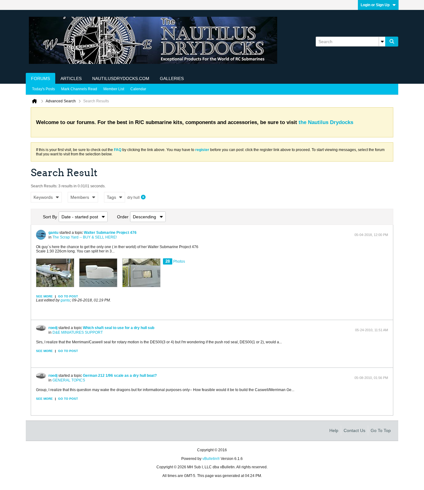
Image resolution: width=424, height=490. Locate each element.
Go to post (68, 296)
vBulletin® (211, 459)
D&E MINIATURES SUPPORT (77, 332)
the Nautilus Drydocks (326, 122)
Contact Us (354, 430)
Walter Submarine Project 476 (110, 232)
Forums (40, 78)
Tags (111, 197)
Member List (113, 89)
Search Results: (44, 186)
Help (333, 430)
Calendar (138, 89)
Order (123, 216)
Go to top (381, 430)
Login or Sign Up (375, 5)
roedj (52, 328)
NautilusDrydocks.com (120, 78)
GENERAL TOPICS (68, 380)
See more (44, 296)
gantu (53, 232)
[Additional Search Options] (382, 42)
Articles (71, 78)
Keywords (43, 197)
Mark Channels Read (79, 89)
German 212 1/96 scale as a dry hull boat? (120, 375)
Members (79, 197)
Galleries (172, 78)
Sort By (50, 216)
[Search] (391, 42)
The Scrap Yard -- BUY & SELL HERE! (84, 237)
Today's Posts (43, 89)
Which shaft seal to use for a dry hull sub (118, 328)
